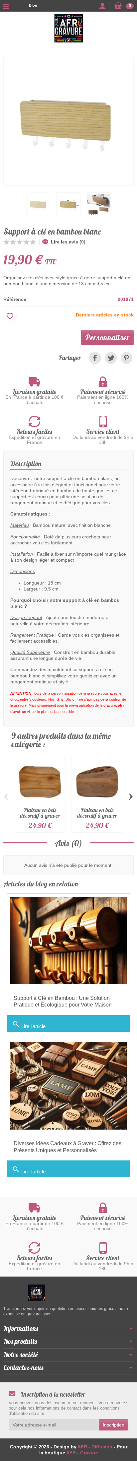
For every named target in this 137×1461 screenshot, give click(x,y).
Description (25, 463)
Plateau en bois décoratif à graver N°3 (97, 815)
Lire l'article (29, 1024)
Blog (33, 5)
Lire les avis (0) (68, 241)
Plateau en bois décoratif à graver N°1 (40, 815)
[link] (95, 358)
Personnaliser (107, 337)
